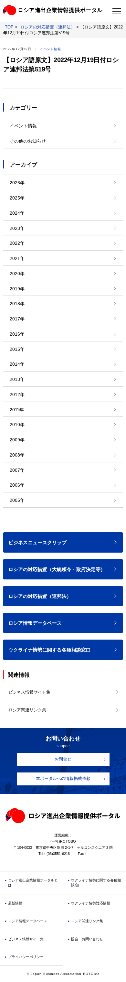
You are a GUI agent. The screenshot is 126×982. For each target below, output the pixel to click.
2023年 (17, 228)
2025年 (17, 197)
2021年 (17, 258)
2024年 (17, 213)
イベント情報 (23, 125)
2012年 (17, 394)
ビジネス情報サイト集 (29, 692)
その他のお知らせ (28, 141)
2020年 (17, 273)
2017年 (17, 318)
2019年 (17, 288)
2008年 (17, 455)
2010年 (17, 424)
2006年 (17, 485)
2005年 (17, 500)
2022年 (17, 243)
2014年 (17, 364)
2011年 (17, 409)
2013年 (17, 379)
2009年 (17, 439)
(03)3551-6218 (58, 854)
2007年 (17, 470)
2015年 (17, 349)
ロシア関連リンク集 (27, 709)
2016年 (17, 334)
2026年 (17, 182)
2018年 (17, 303)
